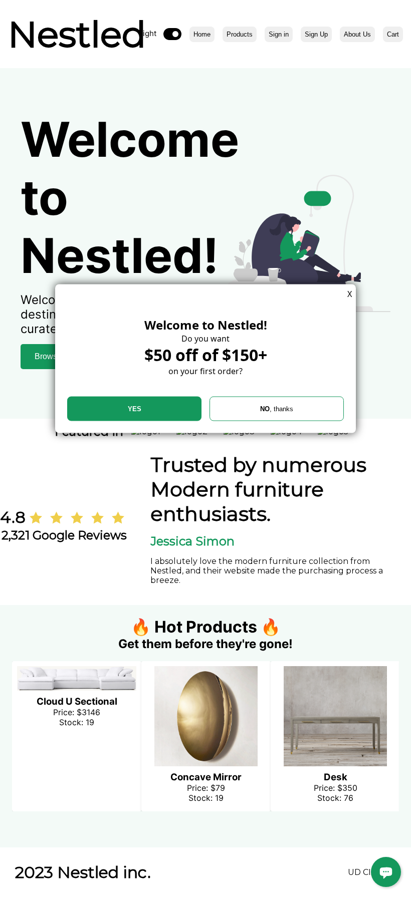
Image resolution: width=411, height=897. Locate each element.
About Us (357, 34)
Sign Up (316, 34)
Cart (393, 34)
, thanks (276, 409)
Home (202, 34)
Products (240, 34)
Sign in (279, 34)
